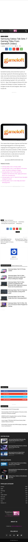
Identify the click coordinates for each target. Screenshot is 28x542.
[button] (26, 31)
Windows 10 (3, 503)
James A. (3, 45)
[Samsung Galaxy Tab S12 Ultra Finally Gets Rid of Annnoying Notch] (4, 298)
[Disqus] (14, 331)
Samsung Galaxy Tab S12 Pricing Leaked (11, 166)
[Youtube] (21, 535)
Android (2, 36)
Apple (2, 488)
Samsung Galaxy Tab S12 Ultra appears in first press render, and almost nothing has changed (16, 277)
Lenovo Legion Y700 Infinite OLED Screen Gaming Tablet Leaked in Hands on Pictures (13, 421)
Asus (2, 500)
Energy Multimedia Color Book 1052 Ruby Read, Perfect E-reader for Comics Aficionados (7, 241)
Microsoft (3, 496)
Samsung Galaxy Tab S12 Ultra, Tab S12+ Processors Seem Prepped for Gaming (17, 304)
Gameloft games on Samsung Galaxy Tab (9, 221)
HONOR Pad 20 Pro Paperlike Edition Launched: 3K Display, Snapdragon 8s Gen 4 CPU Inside (13, 417)
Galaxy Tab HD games (9, 220)
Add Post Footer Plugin (16, 186)
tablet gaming (19, 223)
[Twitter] (17, 535)
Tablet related (4, 494)
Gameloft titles (21, 221)
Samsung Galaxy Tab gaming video (8, 223)
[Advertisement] (14, 15)
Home (2, 34)
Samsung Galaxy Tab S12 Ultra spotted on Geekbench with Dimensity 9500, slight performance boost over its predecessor (14, 173)
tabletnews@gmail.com (16, 526)
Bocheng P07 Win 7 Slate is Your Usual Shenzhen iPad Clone (21, 241)
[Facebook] (6, 535)
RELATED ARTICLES (5, 265)
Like (25, 391)
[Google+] (10, 535)
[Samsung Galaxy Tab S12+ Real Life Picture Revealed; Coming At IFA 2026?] (4, 291)
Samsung (6, 36)
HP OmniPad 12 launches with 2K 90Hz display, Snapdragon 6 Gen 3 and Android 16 (14, 425)
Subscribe (24, 399)
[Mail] (14, 535)
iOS (1, 492)
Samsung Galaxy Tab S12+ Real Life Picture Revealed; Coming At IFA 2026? (17, 291)
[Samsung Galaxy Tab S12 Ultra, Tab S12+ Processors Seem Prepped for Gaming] (4, 304)
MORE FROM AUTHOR (17, 265)
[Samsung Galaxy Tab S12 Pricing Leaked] (4, 270)
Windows (3, 498)
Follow (24, 393)
